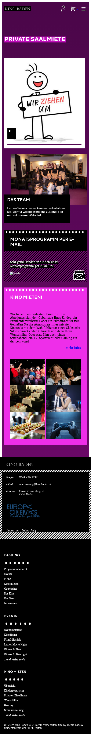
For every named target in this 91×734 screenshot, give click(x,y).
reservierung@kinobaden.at (35, 484)
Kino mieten (11, 584)
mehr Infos (73, 348)
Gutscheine (10, 589)
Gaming (8, 705)
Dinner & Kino (12, 649)
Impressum (12, 531)
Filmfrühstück (12, 640)
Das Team (9, 598)
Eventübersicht (13, 630)
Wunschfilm (11, 700)
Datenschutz (29, 531)
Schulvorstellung (13, 710)
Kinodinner (10, 635)
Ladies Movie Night (15, 645)
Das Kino (9, 594)
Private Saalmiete (35, 39)
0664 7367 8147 (28, 477)
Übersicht (9, 686)
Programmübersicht (15, 569)
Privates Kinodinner (15, 696)
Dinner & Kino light (15, 654)
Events (8, 574)
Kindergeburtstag (14, 691)
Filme (7, 579)
